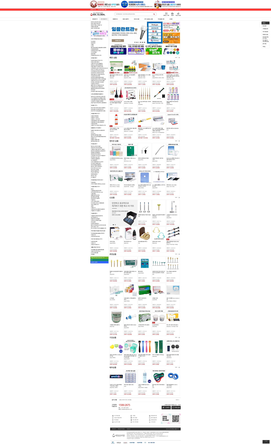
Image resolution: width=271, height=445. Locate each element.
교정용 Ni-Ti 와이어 (95, 117)
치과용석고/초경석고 (95, 83)
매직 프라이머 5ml (127, 241)
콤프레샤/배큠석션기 (95, 171)
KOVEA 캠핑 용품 (94, 252)
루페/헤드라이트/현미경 (95, 154)
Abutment (93, 133)
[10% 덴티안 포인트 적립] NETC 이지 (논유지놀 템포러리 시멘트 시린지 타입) (158, 129)
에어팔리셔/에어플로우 (95, 152)
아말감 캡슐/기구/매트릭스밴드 (97, 66)
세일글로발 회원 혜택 (118, 49)
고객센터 (171, 9)
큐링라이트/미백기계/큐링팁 (96, 147)
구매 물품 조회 (161, 19)
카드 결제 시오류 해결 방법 (266, 41)
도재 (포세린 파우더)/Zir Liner (97, 192)
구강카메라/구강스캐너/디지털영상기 (98, 155)
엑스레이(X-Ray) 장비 (95, 157)
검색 (154, 14)
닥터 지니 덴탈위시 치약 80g (158, 354)
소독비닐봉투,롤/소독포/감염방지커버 (98, 99)
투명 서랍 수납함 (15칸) (128, 384)
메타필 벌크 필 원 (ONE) (157, 101)
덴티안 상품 (136, 19)
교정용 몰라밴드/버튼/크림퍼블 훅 (97, 120)
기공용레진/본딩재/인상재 (96, 190)
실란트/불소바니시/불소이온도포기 (98, 74)
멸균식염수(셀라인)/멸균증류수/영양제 (98, 47)
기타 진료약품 (93, 52)
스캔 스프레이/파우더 (95, 201)
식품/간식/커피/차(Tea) (95, 251)
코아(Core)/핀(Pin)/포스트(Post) (97, 69)
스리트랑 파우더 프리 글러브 (143, 324)
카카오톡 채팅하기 (101, 9)
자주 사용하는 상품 (148, 19)
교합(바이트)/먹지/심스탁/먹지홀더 (98, 80)
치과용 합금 (93, 182)
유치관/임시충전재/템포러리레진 (97, 77)
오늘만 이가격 (153, 49)
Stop (135, 42)
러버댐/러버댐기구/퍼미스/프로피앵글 (98, 79)
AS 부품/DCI (93, 177)
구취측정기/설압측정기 (95, 158)
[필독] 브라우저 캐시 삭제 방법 (125, 399)
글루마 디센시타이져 (142, 298)
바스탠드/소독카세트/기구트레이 (97, 82)
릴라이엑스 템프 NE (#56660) (173, 128)
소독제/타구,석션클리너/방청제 (97, 101)
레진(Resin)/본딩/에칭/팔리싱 (97, 65)
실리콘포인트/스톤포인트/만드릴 (97, 72)
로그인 (145, 9)
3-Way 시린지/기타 (95, 172)
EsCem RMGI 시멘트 (128, 101)
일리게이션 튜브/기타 (95, 141)
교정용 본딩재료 (94, 123)
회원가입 (140, 9)
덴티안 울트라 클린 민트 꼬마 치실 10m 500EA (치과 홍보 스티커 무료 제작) (130, 356)
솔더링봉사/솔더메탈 (95, 196)
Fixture (92, 131)
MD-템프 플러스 (155, 324)
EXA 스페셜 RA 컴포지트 (171, 271)
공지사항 (264, 43)
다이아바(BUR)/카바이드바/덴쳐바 (97, 71)
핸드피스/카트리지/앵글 (95, 146)
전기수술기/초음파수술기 (96, 163)
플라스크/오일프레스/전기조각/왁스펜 (98, 225)
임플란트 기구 (93, 138)
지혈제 (92, 44)
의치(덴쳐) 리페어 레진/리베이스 (97, 91)
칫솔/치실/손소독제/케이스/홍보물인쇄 (98, 102)
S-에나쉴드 (112, 298)
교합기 (92, 206)
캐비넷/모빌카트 (94, 174)
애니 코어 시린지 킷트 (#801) (172, 324)
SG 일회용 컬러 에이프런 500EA (116, 158)
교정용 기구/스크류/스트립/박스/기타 (98, 125)
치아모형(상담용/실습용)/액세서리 (97, 233)
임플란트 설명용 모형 (95, 139)
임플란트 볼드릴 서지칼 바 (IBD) (144, 214)
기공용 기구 (93, 207)
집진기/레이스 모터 (95, 226)
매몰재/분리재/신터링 (95, 195)
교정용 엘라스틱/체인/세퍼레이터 (97, 122)
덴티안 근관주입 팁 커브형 (143, 158)
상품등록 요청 (93, 9)
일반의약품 (93, 53)
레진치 (92, 189)
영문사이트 (178, 9)
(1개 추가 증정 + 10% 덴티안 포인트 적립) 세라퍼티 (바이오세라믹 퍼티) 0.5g (173, 76)
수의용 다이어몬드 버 (95, 244)
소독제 (92, 46)
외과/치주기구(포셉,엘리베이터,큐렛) (98, 110)
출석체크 (150, 9)
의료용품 (92, 254)
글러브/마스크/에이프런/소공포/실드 (98, 96)
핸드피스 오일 (93, 175)
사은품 (170, 19)
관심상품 (264, 25)
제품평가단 (115, 19)
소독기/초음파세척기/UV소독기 (97, 161)
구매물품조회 (265, 28)
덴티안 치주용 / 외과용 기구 (96, 25)
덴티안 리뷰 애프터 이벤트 (171, 49)
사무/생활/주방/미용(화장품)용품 (97, 249)
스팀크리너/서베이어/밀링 (96, 220)
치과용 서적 (93, 234)
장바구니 (161, 9)
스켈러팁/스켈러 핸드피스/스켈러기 (98, 149)
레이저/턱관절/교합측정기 (96, 164)
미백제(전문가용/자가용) (96, 50)
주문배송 (166, 9)
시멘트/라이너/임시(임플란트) (97, 63)
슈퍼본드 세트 (155, 298)
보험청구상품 (265, 34)
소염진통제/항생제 (94, 49)
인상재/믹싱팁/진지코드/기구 (96, 60)
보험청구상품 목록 (94, 26)
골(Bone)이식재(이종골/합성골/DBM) (98, 136)
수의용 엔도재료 (94, 241)
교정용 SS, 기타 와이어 (95, 119)
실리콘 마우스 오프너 (156, 241)
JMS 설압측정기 (94, 160)
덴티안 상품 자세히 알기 (95, 23)
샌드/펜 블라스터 (94, 217)
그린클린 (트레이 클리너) (115, 324)
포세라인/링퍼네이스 (95, 223)
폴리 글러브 (140, 271)
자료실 (264, 46)
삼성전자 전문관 (94, 262)
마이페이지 (156, 9)
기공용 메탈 (93, 193)
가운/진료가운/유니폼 (95, 236)
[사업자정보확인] (165, 432)
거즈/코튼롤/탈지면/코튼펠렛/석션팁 (98, 98)
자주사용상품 (265, 31)
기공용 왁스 (93, 199)
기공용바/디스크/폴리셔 (95, 210)
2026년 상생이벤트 (136, 49)
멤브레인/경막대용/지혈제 (96, 135)
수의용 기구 (93, 243)
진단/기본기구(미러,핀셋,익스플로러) (98, 107)
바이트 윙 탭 (112, 241)
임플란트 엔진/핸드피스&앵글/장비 (98, 130)
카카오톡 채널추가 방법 (265, 38)
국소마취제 (93, 41)
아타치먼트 (93, 89)
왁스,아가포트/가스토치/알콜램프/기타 (98, 228)
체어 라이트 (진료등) (95, 169)
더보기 (176, 57)
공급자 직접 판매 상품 (95, 28)
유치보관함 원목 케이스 (142, 241)
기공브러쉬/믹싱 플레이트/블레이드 (98, 209)
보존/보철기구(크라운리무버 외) (97, 109)
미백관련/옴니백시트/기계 (96, 55)
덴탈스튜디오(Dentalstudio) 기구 (97, 257)
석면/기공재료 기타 (95, 204)
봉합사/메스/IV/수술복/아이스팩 (97, 85)
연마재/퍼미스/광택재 (95, 198)
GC (91, 259)
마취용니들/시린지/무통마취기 (97, 86)
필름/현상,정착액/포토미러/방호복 (97, 88)
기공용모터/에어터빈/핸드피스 (97, 215)
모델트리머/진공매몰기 (95, 218)
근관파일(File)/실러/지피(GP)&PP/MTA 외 (99, 68)
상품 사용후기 (126, 19)
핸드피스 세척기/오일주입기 (96, 166)
